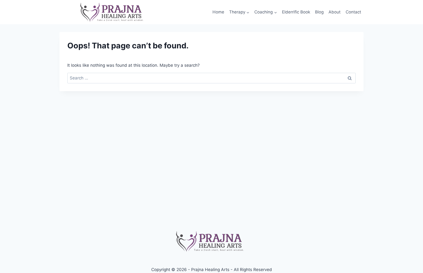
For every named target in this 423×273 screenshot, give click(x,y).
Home (218, 12)
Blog (319, 12)
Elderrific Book (296, 12)
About (335, 12)
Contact (353, 12)
